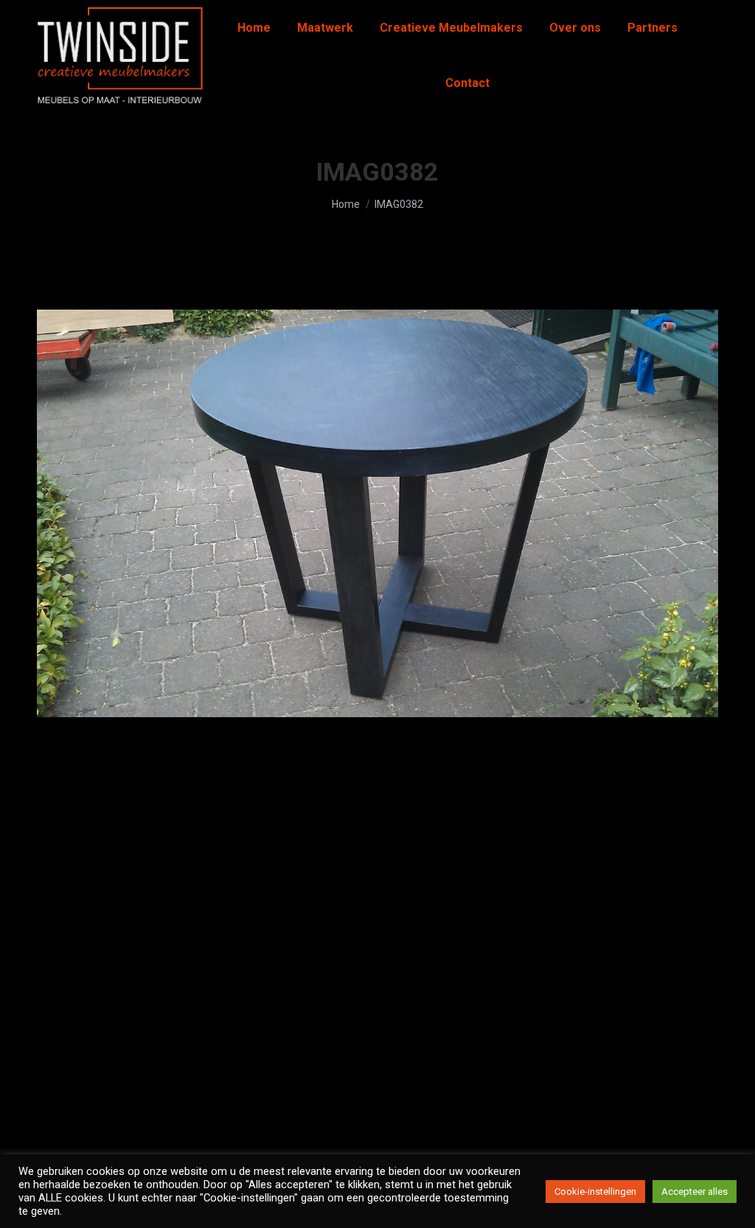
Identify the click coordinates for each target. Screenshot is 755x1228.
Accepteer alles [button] (694, 1191)
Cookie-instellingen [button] (595, 1191)
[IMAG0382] (377, 513)
